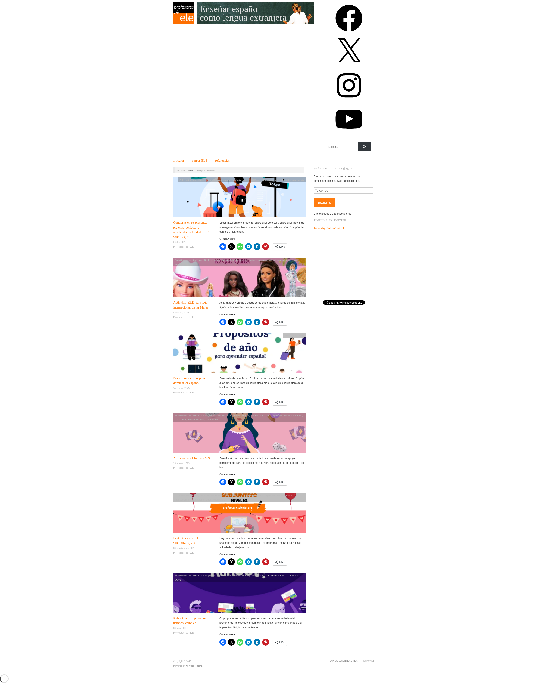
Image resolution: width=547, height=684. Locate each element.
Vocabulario (298, 180)
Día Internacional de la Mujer (218, 259)
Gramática (254, 180)
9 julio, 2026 (179, 242)
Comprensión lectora (219, 180)
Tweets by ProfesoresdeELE (330, 228)
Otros (295, 259)
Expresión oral (239, 180)
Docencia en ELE (260, 415)
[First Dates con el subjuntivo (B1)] (239, 514)
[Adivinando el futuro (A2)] (239, 434)
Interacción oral (269, 180)
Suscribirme (324, 202)
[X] (349, 66)
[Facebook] (349, 33)
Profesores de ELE (183, 246)
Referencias (222, 160)
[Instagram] (349, 100)
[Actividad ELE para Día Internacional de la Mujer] (239, 278)
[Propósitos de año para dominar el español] (239, 354)
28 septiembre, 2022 (184, 548)
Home (190, 170)
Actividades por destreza (192, 180)
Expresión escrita (245, 259)
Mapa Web (368, 660)
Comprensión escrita (214, 415)
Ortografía (284, 180)
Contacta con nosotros (344, 660)
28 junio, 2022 (180, 627)
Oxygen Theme (194, 665)
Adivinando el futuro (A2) (191, 458)
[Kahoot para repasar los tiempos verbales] (239, 594)
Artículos (178, 160)
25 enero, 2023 (181, 463)
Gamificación (295, 415)
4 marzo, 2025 (181, 312)
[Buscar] (364, 146)
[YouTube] (349, 134)
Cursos (200, 160)
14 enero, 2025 (181, 388)
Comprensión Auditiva (186, 495)
